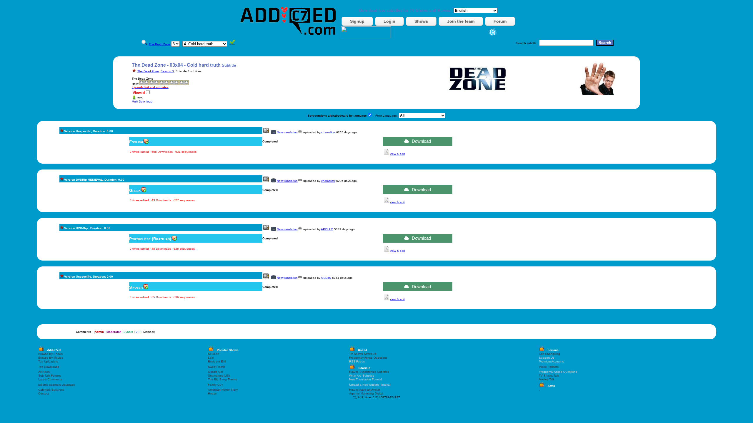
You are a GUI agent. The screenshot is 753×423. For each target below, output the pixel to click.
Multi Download (142, 101)
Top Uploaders (48, 361)
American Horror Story (223, 389)
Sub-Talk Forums (49, 375)
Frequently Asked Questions (368, 357)
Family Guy (215, 384)
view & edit (397, 153)
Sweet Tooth (216, 366)
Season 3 (167, 71)
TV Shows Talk (549, 375)
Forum (500, 21)
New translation (287, 132)
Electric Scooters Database (56, 384)
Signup (357, 21)
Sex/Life (213, 353)
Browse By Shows (50, 353)
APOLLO (327, 229)
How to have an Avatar (364, 389)
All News (44, 371)
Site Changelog (549, 353)
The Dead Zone (148, 71)
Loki (211, 357)
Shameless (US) (219, 375)
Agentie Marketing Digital (366, 393)
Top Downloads (48, 366)
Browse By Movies (50, 357)
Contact (43, 393)
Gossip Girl (215, 371)
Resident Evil (217, 361)
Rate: (135, 83)
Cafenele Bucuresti (51, 389)
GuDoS (326, 277)
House (212, 393)
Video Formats (549, 366)
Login (389, 21)
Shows (421, 21)
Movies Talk (546, 379)
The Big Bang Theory (222, 379)
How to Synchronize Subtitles (369, 371)
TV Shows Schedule (363, 353)
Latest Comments (50, 379)
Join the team (460, 21)
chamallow (328, 132)
